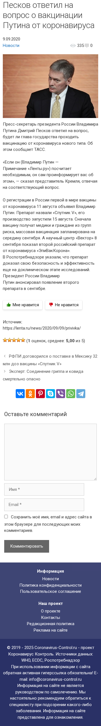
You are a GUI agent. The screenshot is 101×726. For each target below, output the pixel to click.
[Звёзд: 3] (14, 340)
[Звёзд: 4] (18, 340)
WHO (25, 660)
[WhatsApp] (70, 393)
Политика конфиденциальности (50, 585)
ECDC (37, 660)
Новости (11, 45)
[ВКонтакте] (20, 393)
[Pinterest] (40, 393)
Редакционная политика (50, 623)
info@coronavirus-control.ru (55, 679)
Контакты (50, 617)
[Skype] (50, 393)
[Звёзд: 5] (23, 340)
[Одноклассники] (30, 393)
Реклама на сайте (51, 630)
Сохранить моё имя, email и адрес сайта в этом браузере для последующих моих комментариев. (48, 523)
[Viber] (60, 393)
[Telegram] (80, 393)
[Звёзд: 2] (9, 340)
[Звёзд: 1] (5, 340)
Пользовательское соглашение (50, 591)
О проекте (50, 611)
